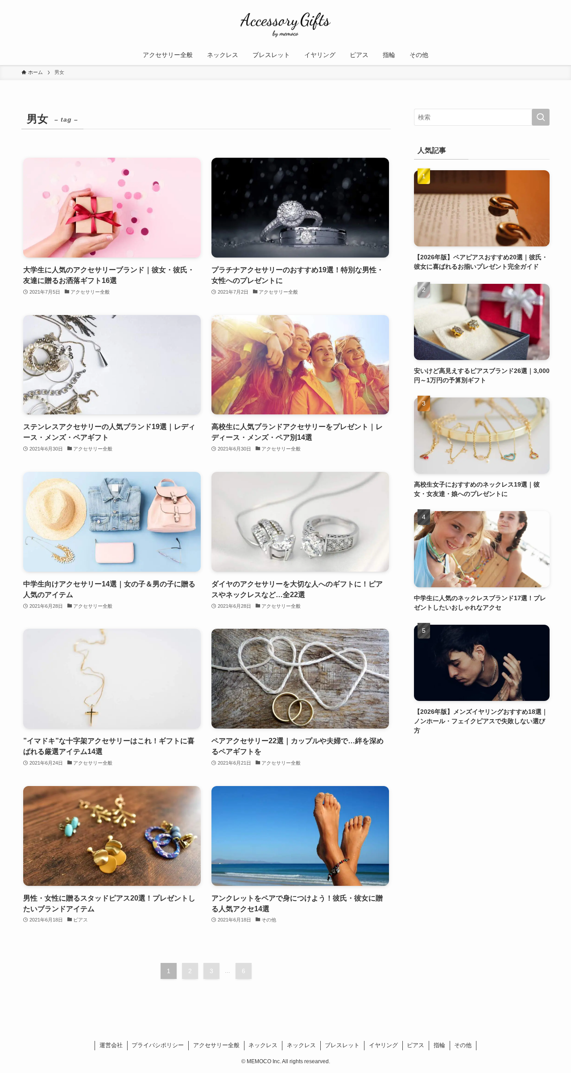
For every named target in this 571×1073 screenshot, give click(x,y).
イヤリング (383, 1045)
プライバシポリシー (158, 1045)
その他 (463, 1045)
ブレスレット (342, 1045)
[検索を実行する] (541, 117)
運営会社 (111, 1045)
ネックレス (262, 1045)
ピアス (415, 1045)
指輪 (439, 1045)
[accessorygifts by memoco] (285, 24)
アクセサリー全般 (216, 1045)
